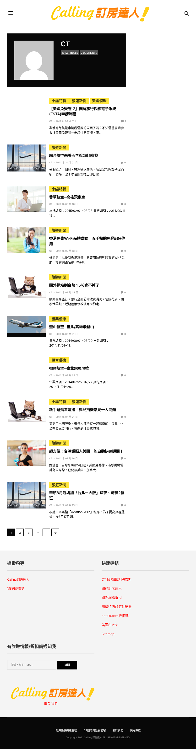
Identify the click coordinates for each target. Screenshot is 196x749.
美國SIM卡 (110, 625)
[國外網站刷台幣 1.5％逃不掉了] (26, 286)
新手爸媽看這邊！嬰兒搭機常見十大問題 (82, 409)
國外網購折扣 (112, 597)
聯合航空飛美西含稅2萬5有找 (73, 155)
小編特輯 (59, 100)
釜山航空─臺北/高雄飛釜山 (71, 326)
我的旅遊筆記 (15, 588)
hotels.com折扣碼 (115, 616)
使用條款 (135, 730)
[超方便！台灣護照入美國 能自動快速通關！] (26, 453)
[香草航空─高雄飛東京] (26, 199)
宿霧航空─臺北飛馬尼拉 (69, 368)
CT (65, 44)
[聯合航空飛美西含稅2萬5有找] (26, 157)
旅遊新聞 (79, 100)
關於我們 (51, 703)
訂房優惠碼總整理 (66, 730)
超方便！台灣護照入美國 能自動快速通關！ (86, 451)
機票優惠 (59, 318)
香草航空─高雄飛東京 (67, 197)
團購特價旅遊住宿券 (117, 607)
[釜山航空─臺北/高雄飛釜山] (26, 324)
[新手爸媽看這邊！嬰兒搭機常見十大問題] (26, 410)
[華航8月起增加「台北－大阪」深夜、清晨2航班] (26, 495)
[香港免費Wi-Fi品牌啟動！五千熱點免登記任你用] (26, 240)
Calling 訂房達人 (18, 579)
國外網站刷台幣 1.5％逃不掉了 (74, 285)
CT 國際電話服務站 (116, 579)
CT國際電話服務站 (95, 730)
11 (46, 532)
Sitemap (108, 634)
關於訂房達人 (112, 588)
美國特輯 (99, 100)
